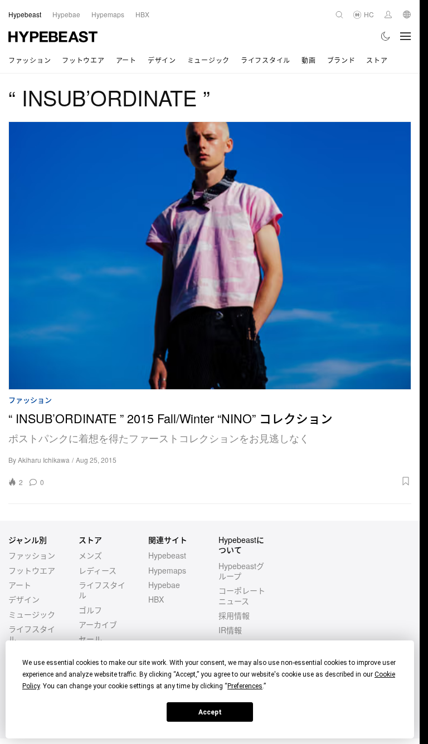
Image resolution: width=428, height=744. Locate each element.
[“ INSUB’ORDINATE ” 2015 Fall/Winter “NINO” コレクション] (209, 255)
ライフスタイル (265, 60)
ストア (376, 60)
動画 (308, 60)
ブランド (341, 60)
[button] (231, 481)
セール (90, 638)
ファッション (29, 60)
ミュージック (208, 60)
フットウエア (83, 60)
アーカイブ (98, 624)
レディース (97, 570)
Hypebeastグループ (241, 570)
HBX (156, 599)
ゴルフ (90, 609)
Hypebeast (167, 555)
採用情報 (234, 615)
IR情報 (230, 629)
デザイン (162, 60)
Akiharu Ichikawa (44, 459)
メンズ (90, 555)
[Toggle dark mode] (386, 36)
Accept (210, 712)
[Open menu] (405, 36)
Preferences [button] (244, 686)
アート (126, 60)
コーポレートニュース (241, 595)
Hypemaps (167, 570)
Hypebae (164, 584)
